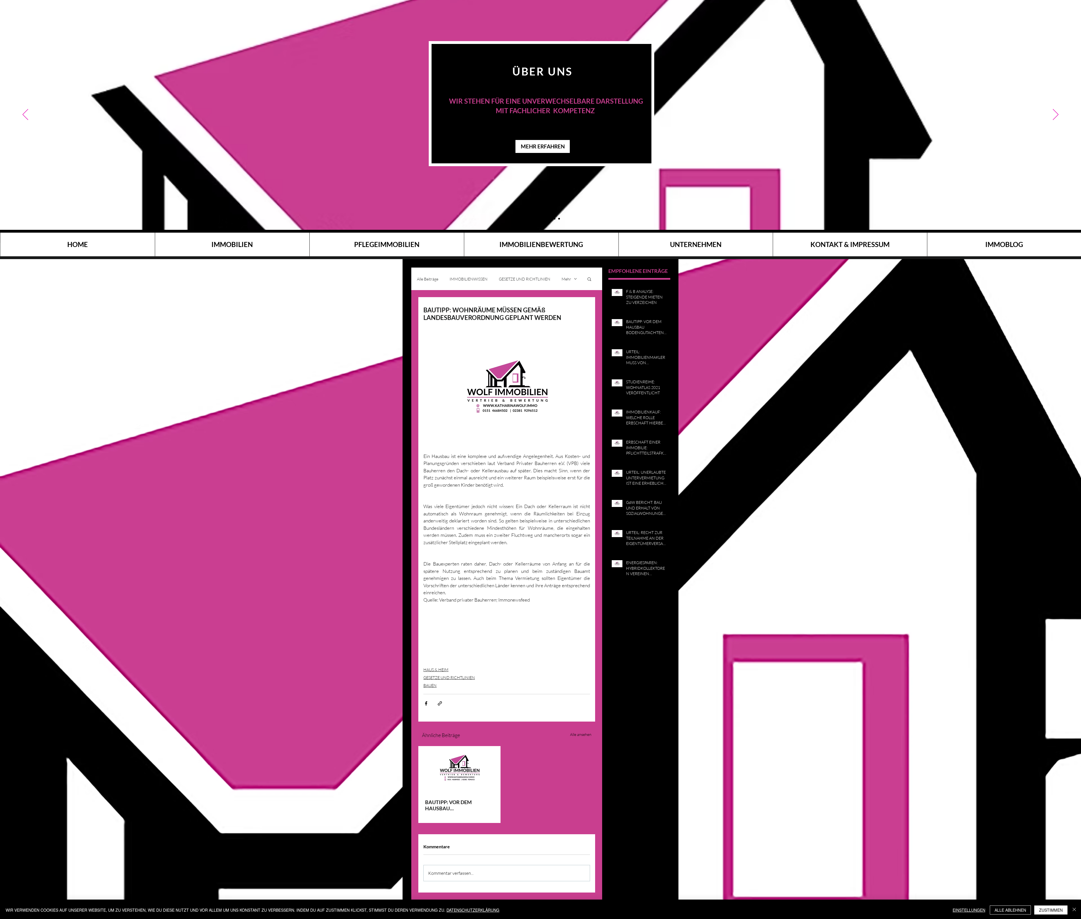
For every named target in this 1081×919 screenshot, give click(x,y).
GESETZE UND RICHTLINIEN (524, 279)
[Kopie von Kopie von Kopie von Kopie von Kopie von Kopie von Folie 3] (541, 218)
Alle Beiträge (427, 279)
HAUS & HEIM (435, 669)
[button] (589, 279)
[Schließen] (1074, 909)
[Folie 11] (522, 218)
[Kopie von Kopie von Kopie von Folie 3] (527, 218)
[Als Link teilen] (440, 703)
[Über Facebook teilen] (426, 703)
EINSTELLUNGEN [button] (969, 910)
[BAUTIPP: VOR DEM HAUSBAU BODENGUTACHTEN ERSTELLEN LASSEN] (459, 769)
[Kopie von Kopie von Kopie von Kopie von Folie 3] (545, 218)
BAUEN (430, 685)
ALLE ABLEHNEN (1010, 910)
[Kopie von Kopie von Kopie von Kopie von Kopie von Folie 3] (532, 218)
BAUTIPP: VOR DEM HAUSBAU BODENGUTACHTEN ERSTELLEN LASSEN (449, 805)
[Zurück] (25, 115)
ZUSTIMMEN (1051, 910)
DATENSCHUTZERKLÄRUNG (472, 910)
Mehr (566, 279)
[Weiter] (1055, 115)
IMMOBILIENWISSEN (469, 279)
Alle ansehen (580, 734)
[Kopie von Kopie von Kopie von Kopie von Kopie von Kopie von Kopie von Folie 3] (554, 218)
